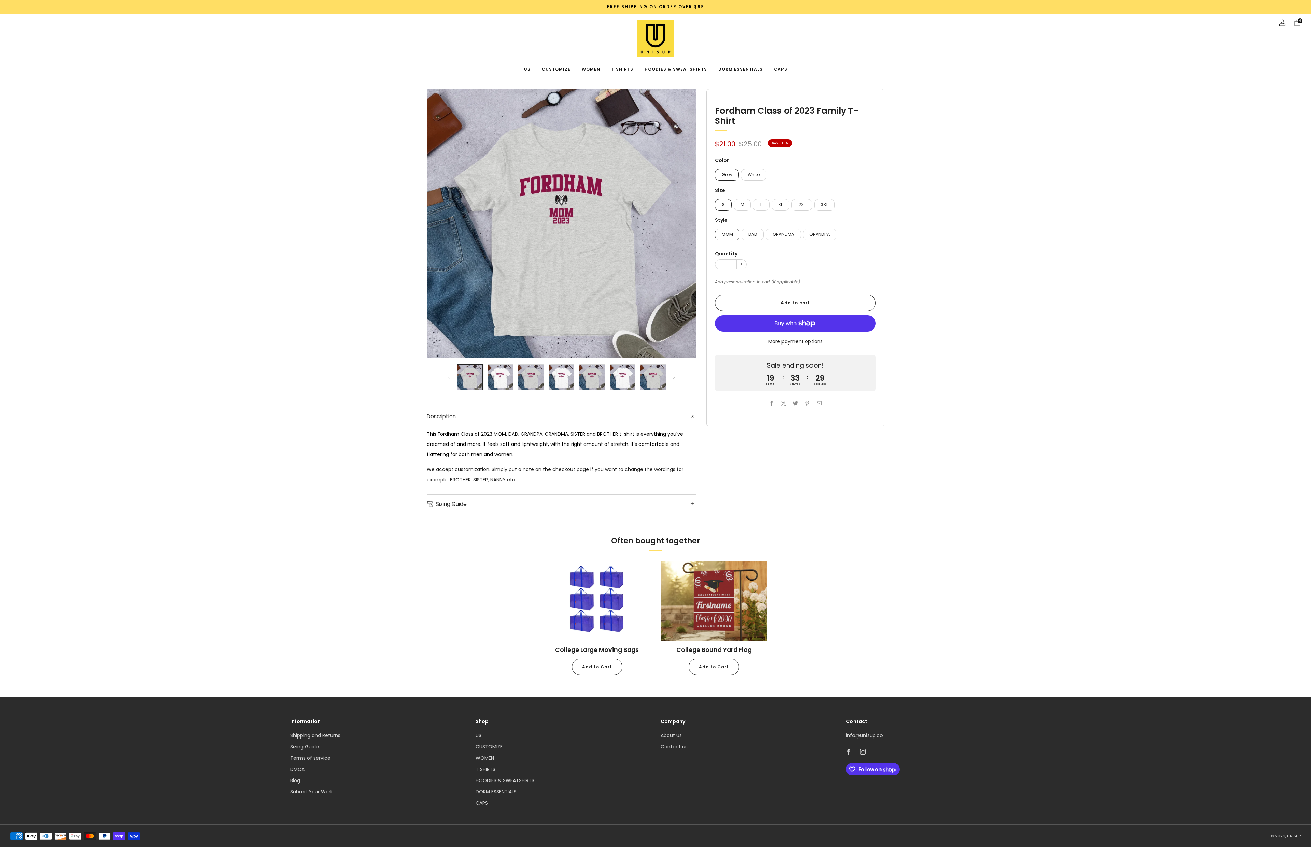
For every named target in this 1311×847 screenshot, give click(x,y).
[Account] (1282, 22)
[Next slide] (683, 224)
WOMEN (591, 69)
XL (780, 204)
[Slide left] (449, 377)
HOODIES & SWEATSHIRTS (676, 69)
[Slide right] (674, 377)
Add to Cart (597, 667)
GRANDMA (783, 234)
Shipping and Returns (315, 735)
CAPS (780, 69)
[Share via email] (819, 403)
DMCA (297, 769)
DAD (752, 234)
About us (671, 735)
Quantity (726, 253)
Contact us (674, 746)
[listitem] (655, 7)
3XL (824, 204)
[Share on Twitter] (795, 403)
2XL (801, 204)
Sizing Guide (304, 746)
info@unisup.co (864, 735)
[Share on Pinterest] (807, 403)
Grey (727, 174)
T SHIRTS (622, 69)
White (754, 174)
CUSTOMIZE (556, 69)
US (527, 69)
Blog (295, 780)
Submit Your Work (311, 791)
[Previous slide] (440, 224)
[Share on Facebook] (771, 403)
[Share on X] (783, 403)
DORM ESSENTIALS (740, 69)
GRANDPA (819, 234)
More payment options (795, 341)
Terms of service (310, 758)
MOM (727, 234)
